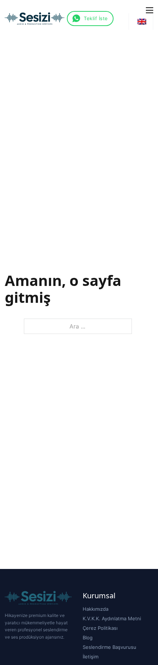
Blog (88, 637)
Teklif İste (96, 18)
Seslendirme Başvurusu (109, 647)
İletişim (90, 657)
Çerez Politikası (100, 628)
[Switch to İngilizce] (142, 21)
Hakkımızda (95, 609)
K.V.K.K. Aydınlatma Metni (112, 618)
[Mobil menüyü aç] (149, 10)
